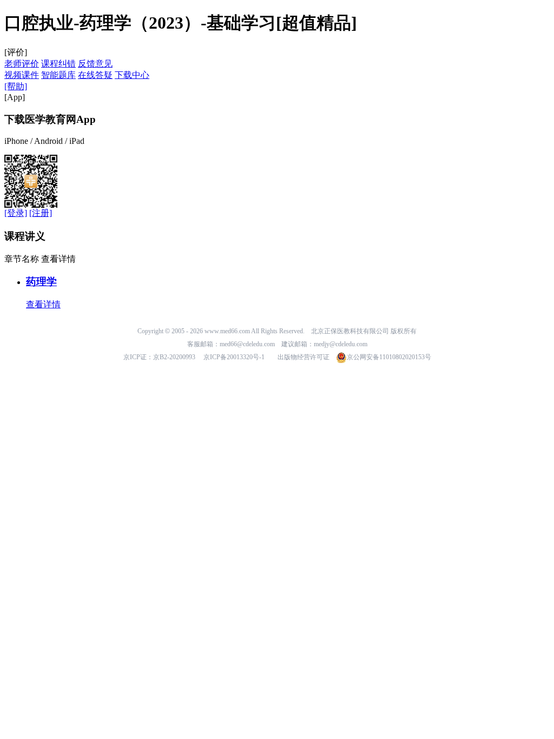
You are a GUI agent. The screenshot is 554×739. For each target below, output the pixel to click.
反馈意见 (95, 63)
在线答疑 (95, 75)
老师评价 (21, 63)
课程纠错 (58, 63)
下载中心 (132, 75)
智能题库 (58, 75)
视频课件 (21, 75)
